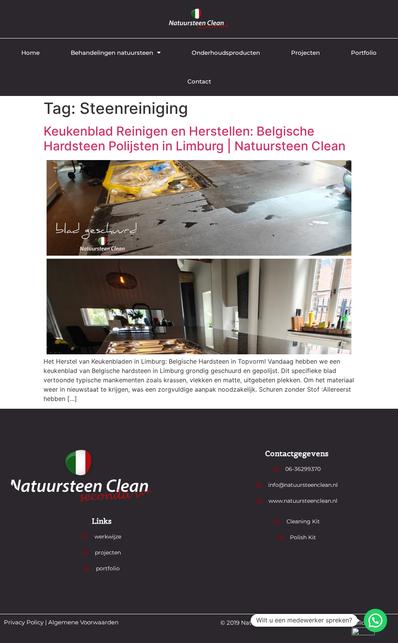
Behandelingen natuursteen (112, 52)
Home (30, 52)
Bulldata (362, 622)
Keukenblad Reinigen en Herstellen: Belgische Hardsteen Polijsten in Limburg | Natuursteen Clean (195, 138)
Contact (199, 81)
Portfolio (364, 52)
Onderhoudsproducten (226, 52)
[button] (375, 620)
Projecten (305, 52)
